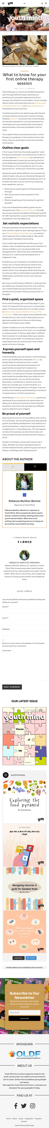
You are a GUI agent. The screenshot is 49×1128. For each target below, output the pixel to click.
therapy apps (40, 103)
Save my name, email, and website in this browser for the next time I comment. (23, 644)
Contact (24, 1121)
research (14, 119)
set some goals (23, 157)
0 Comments (30, 88)
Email (5, 618)
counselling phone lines (12, 106)
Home (8, 1119)
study (37, 360)
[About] (13, 467)
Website (5, 629)
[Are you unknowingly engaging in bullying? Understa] (24, 845)
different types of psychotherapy (19, 233)
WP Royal (30, 1125)
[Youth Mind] (10, 3)
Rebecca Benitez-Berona (24, 501)
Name (5, 607)
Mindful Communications (25, 398)
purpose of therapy (27, 210)
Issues (21, 1119)
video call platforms (35, 106)
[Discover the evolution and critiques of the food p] (24, 802)
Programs (38, 1119)
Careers (24, 71)
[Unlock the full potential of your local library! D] (24, 888)
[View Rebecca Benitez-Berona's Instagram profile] (24, 495)
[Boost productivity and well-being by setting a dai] (24, 931)
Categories (29, 1119)
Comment (6, 650)
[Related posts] (35, 467)
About (14, 1119)
